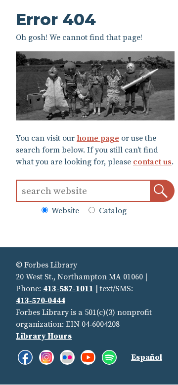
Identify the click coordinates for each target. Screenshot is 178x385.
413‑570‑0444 (40, 301)
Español (146, 357)
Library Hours (44, 336)
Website (64, 211)
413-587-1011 (68, 289)
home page (98, 138)
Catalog (111, 211)
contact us (152, 162)
